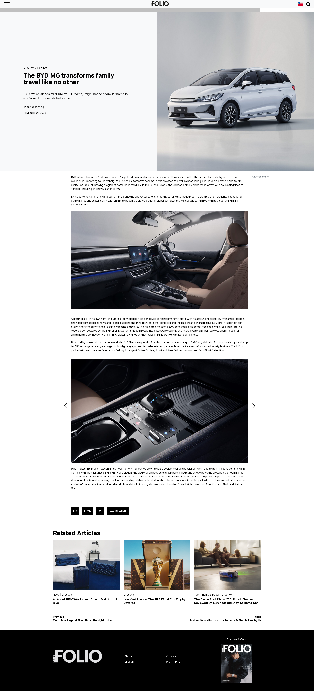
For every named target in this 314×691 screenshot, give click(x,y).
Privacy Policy (174, 662)
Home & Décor (210, 594)
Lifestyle (28, 67)
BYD (75, 511)
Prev (65, 406)
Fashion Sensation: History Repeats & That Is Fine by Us (225, 620)
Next (254, 406)
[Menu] (7, 4)
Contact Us (173, 656)
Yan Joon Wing (35, 107)
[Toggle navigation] (307, 4)
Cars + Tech (41, 67)
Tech (197, 594)
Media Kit (130, 662)
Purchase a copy (236, 639)
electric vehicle (118, 511)
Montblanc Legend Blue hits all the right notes (83, 620)
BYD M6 (87, 511)
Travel (56, 594)
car (100, 511)
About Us (130, 656)
